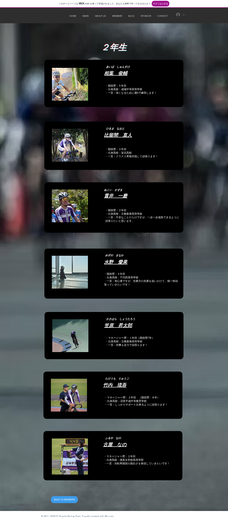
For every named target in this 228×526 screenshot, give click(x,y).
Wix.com (109, 516)
